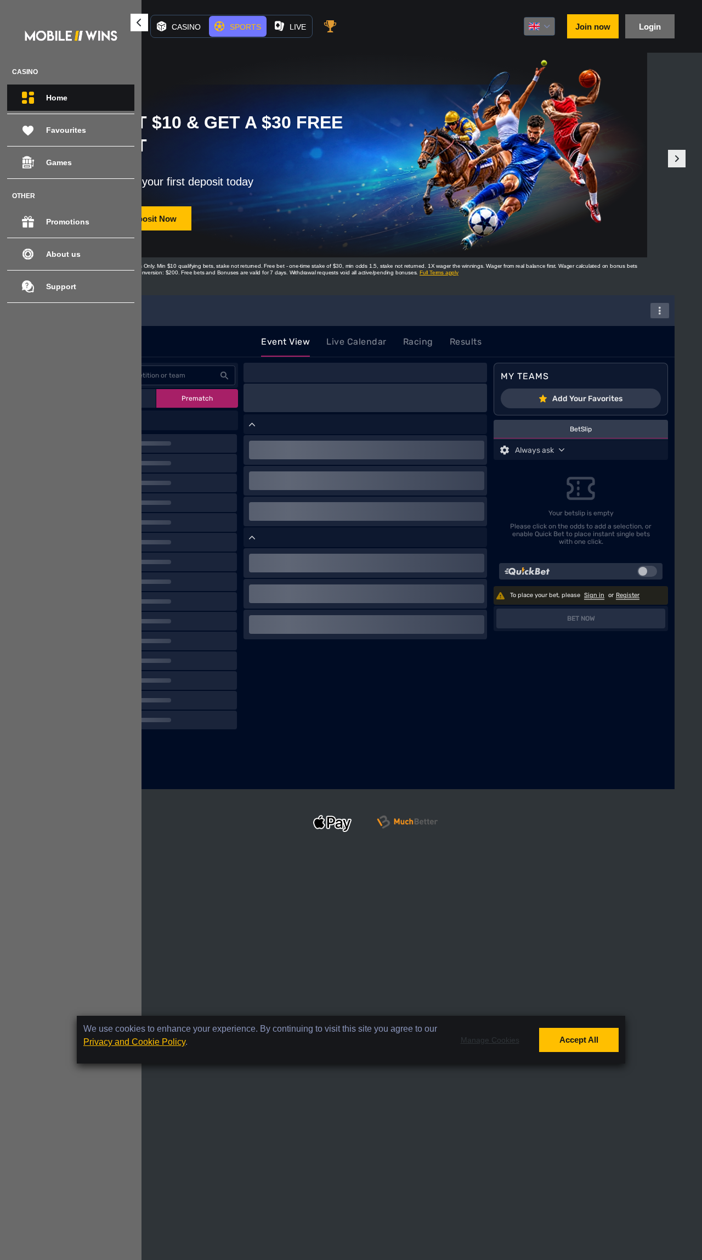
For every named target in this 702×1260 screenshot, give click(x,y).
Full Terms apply (439, 272)
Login (650, 26)
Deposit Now (152, 218)
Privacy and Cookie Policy (134, 1042)
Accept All (578, 1039)
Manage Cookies (490, 1039)
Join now (592, 26)
